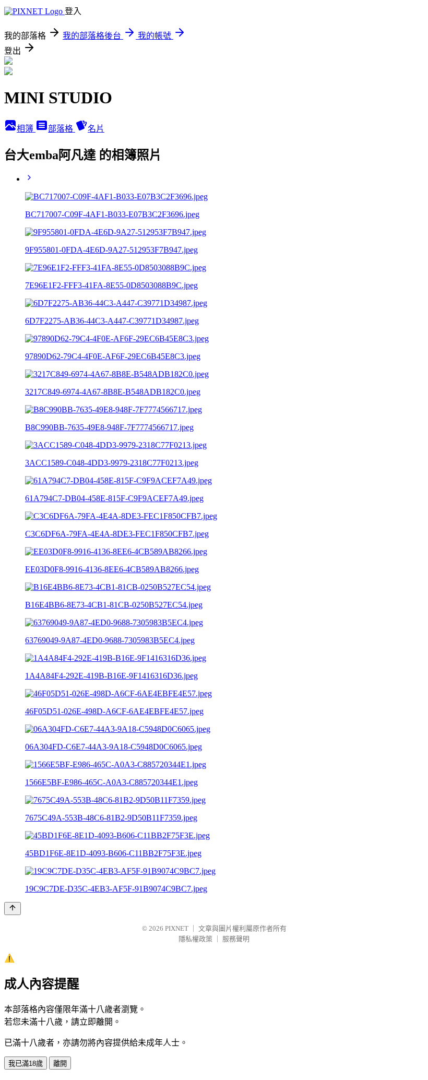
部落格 (61, 128)
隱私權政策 (195, 939)
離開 (60, 1063)
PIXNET (176, 928)
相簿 (26, 128)
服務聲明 (235, 939)
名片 (96, 128)
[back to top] (12, 908)
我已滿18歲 (25, 1063)
